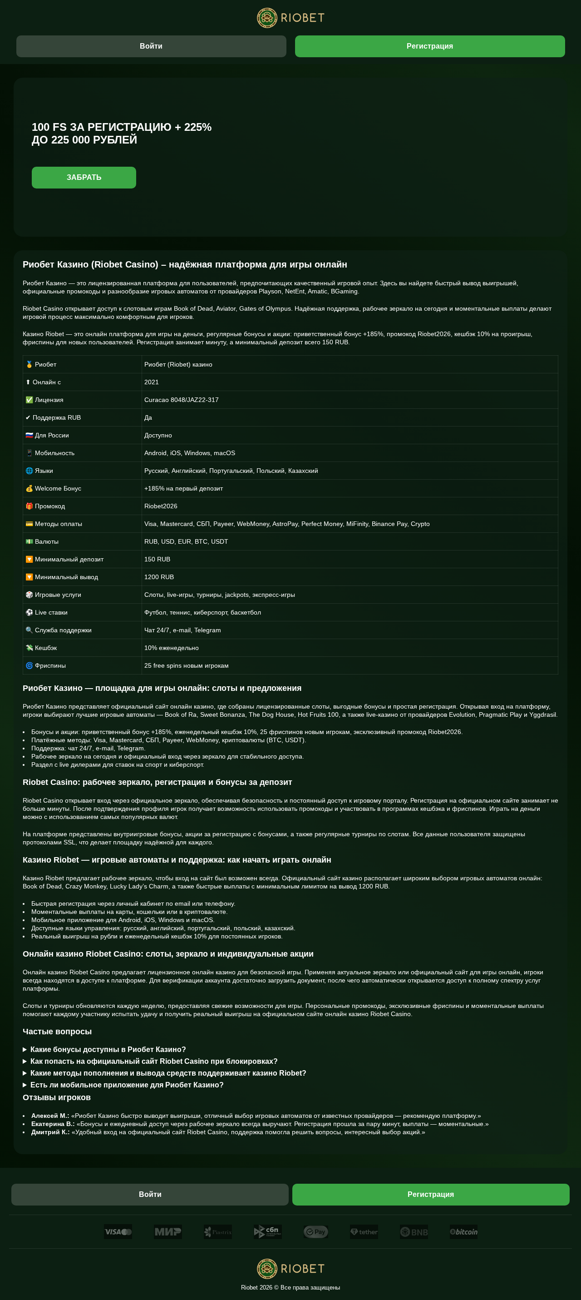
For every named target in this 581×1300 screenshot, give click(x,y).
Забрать (84, 177)
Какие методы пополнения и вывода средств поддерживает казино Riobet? (168, 1073)
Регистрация (430, 46)
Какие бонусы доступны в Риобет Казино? (108, 1049)
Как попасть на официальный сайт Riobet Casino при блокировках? (154, 1061)
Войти (151, 46)
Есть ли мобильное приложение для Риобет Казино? (127, 1085)
